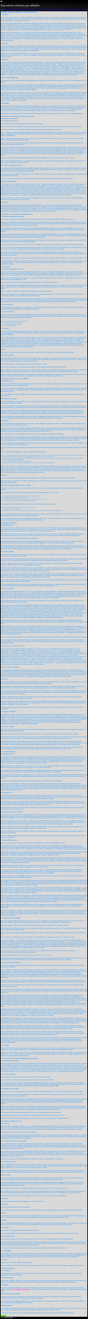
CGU (2, 1317)
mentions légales (8, 1317)
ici (85, 359)
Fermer (3, 1316)
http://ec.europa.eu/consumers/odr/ (20, 1289)
